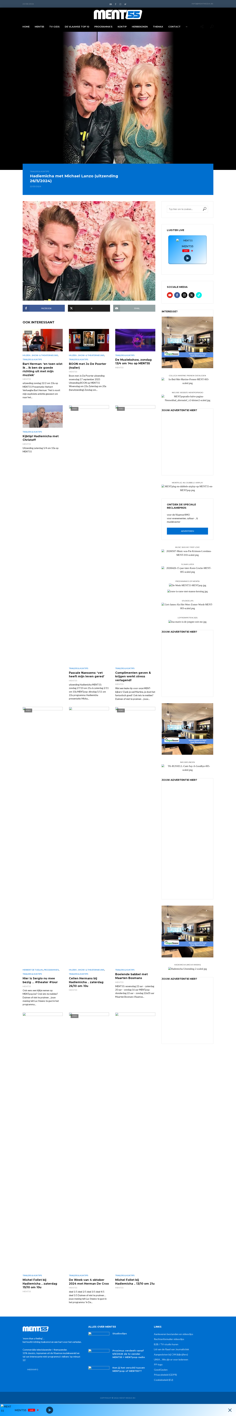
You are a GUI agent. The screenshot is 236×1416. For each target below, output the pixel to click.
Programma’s (103, 26)
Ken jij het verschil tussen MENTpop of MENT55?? (128, 1369)
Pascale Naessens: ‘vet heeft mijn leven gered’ (86, 674)
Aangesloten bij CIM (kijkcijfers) (171, 1354)
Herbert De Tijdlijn (33, 969)
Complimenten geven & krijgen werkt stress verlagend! (133, 676)
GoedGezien (161, 1369)
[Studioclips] (98, 1339)
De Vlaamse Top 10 (77, 26)
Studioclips (119, 1333)
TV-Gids (54, 26)
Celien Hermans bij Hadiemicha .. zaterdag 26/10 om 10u (86, 982)
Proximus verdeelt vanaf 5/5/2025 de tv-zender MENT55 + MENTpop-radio (128, 1354)
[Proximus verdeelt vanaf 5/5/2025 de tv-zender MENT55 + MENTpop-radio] (98, 1356)
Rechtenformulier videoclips (169, 1339)
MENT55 (39, 26)
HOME (26, 26)
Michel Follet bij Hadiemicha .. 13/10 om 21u (135, 1281)
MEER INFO (32, 1369)
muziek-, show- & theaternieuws (40, 355)
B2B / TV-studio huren (166, 1344)
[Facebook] (177, 295)
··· (186, 26)
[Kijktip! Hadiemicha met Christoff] (43, 416)
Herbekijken (140, 26)
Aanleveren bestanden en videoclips (173, 1334)
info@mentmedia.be (202, 4)
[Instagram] (184, 295)
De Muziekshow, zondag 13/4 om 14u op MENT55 (133, 361)
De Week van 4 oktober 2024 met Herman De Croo (89, 1281)
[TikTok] (199, 295)
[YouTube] (170, 295)
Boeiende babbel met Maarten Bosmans (131, 976)
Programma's (51, 969)
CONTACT (174, 26)
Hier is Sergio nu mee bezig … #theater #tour (40, 980)
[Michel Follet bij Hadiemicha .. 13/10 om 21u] (135, 1141)
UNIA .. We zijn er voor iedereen (171, 1359)
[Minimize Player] (230, 1410)
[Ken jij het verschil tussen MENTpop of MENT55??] (98, 1373)
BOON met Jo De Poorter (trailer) (87, 365)
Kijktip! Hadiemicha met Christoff (41, 438)
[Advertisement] (188, 448)
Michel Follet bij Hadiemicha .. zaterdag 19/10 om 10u (40, 1283)
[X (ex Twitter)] (192, 295)
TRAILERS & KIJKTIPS (39, 171)
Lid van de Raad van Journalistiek (171, 1349)
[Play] (187, 258)
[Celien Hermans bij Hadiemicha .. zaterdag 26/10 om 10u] (89, 836)
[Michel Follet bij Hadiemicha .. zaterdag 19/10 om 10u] (43, 1141)
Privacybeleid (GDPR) (165, 1374)
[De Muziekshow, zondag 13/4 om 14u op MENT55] (135, 340)
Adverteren (187, 531)
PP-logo (158, 1364)
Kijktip (122, 26)
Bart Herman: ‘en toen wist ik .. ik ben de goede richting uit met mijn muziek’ (42, 369)
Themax (158, 26)
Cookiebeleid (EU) (163, 1379)
